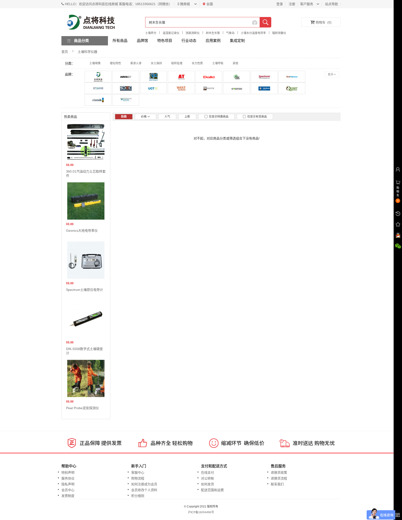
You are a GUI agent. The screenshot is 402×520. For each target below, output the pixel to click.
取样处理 (176, 63)
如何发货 (207, 484)
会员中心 (67, 490)
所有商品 (120, 41)
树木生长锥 (213, 33)
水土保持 (156, 63)
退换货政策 (279, 472)
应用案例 (213, 41)
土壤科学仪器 (87, 52)
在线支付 (207, 472)
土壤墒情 (94, 63)
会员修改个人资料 (144, 490)
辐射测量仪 (279, 33)
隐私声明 (67, 484)
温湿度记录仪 (171, 33)
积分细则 (137, 496)
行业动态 (188, 41)
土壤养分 (150, 33)
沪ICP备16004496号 (201, 512)
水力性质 (197, 63)
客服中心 (137, 472)
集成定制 (237, 41)
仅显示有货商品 (256, 116)
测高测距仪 (193, 33)
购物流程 (137, 478)
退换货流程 (279, 478)
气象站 (230, 33)
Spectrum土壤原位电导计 (84, 290)
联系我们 (277, 484)
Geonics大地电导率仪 (82, 230)
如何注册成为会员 (144, 484)
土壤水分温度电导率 (253, 33)
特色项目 (164, 41)
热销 (124, 116)
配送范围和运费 (212, 490)
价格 (144, 116)
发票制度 (67, 496)
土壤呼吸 (217, 63)
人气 (167, 116)
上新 (187, 116)
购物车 (324, 22)
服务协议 (67, 478)
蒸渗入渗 (135, 63)
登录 (279, 4)
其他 (235, 63)
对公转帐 (207, 478)
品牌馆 (142, 41)
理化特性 (115, 63)
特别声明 (67, 472)
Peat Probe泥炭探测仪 (82, 408)
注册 (292, 4)
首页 (64, 52)
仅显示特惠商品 (218, 116)
